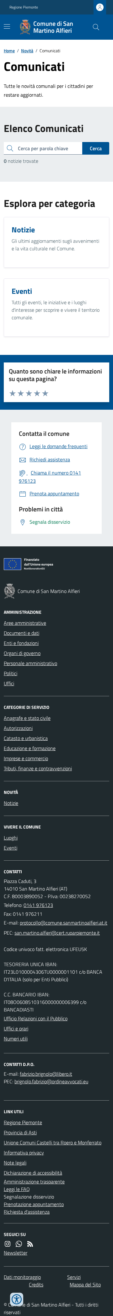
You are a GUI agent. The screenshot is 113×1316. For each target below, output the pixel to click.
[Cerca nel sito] (93, 27)
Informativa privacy (24, 1152)
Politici (10, 673)
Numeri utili (16, 1038)
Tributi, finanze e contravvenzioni (38, 768)
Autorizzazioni (18, 728)
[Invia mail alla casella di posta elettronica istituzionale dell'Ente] (63, 923)
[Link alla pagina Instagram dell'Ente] (7, 1244)
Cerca (96, 148)
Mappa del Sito (85, 1284)
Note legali (15, 1162)
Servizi (74, 1277)
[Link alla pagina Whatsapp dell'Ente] (19, 1244)
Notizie (11, 803)
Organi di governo (22, 653)
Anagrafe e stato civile (27, 718)
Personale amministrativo (30, 663)
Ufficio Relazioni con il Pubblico (35, 1018)
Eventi (10, 848)
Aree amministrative (25, 623)
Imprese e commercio (26, 758)
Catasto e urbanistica (26, 738)
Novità (27, 50)
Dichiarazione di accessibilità (33, 1172)
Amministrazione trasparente (34, 1181)
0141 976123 (38, 905)
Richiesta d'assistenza (27, 1212)
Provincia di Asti (20, 1132)
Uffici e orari (16, 1028)
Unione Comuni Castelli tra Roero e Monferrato (52, 1142)
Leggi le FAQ (17, 1189)
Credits (36, 1284)
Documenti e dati (21, 633)
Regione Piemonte (23, 7)
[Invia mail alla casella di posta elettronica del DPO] (46, 1074)
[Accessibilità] (17, 1299)
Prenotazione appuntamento (34, 1204)
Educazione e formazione (30, 748)
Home (9, 50)
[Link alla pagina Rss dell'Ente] (30, 1244)
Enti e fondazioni (21, 643)
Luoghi (11, 837)
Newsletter (15, 1252)
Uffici (9, 683)
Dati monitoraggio (22, 1277)
